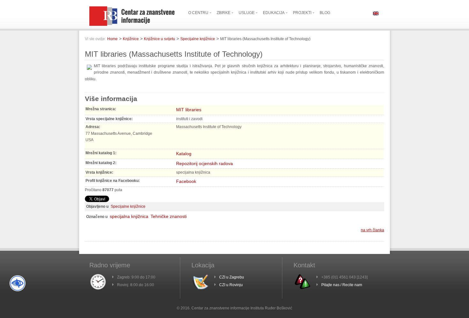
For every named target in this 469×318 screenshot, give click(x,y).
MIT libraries (188, 109)
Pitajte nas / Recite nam (341, 285)
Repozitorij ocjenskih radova (204, 163)
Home (112, 39)
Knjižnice (131, 39)
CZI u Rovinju (231, 285)
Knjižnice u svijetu (159, 39)
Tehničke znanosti (169, 216)
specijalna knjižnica (129, 216)
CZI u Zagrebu (231, 277)
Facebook (186, 181)
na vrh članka (372, 230)
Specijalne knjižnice (197, 39)
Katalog (183, 153)
